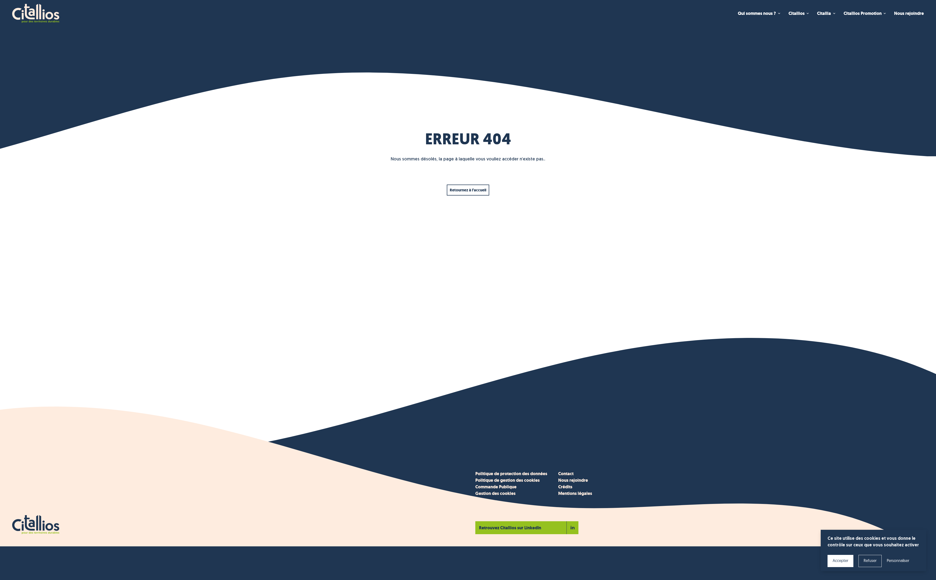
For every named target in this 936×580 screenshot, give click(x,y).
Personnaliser (898, 561)
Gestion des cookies (495, 493)
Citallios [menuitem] (797, 13)
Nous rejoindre (573, 480)
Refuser (870, 561)
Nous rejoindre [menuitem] (909, 13)
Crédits (565, 487)
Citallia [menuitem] (824, 13)
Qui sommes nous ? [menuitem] (757, 13)
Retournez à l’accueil (468, 190)
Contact (566, 474)
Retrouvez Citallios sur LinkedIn (510, 528)
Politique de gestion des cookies (507, 480)
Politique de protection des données (511, 474)
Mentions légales (575, 493)
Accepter (840, 561)
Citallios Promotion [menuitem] (863, 13)
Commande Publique (496, 487)
